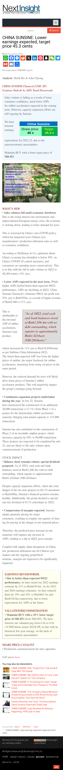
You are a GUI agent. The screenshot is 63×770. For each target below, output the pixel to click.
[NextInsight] (21, 9)
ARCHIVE (26, 727)
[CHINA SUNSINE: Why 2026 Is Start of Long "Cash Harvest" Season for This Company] (6, 676)
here (17, 657)
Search (55, 30)
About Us (6, 762)
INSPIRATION (52, 757)
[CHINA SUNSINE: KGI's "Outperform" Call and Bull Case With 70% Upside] (6, 669)
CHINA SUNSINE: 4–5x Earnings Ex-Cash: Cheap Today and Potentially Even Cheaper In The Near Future (34, 685)
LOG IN (16, 762)
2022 (36, 727)
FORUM (30, 757)
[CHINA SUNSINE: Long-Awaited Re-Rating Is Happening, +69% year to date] (6, 710)
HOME (5, 756)
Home (16, 727)
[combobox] (37, 30)
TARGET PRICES (18, 757)
